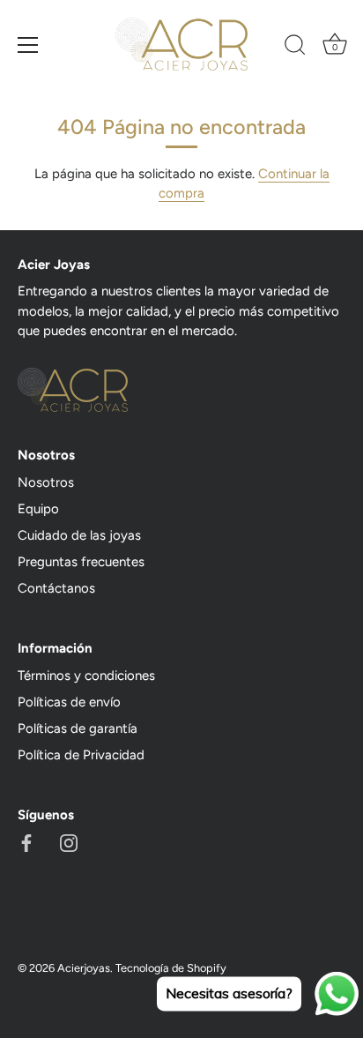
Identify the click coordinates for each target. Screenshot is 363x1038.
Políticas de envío (69, 702)
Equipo (38, 509)
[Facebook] (26, 841)
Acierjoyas (83, 968)
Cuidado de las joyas (79, 535)
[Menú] (28, 45)
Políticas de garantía (77, 728)
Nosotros (46, 482)
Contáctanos (56, 588)
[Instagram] (69, 841)
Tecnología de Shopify (170, 968)
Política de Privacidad (81, 755)
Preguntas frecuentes (81, 562)
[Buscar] (295, 47)
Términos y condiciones (86, 675)
